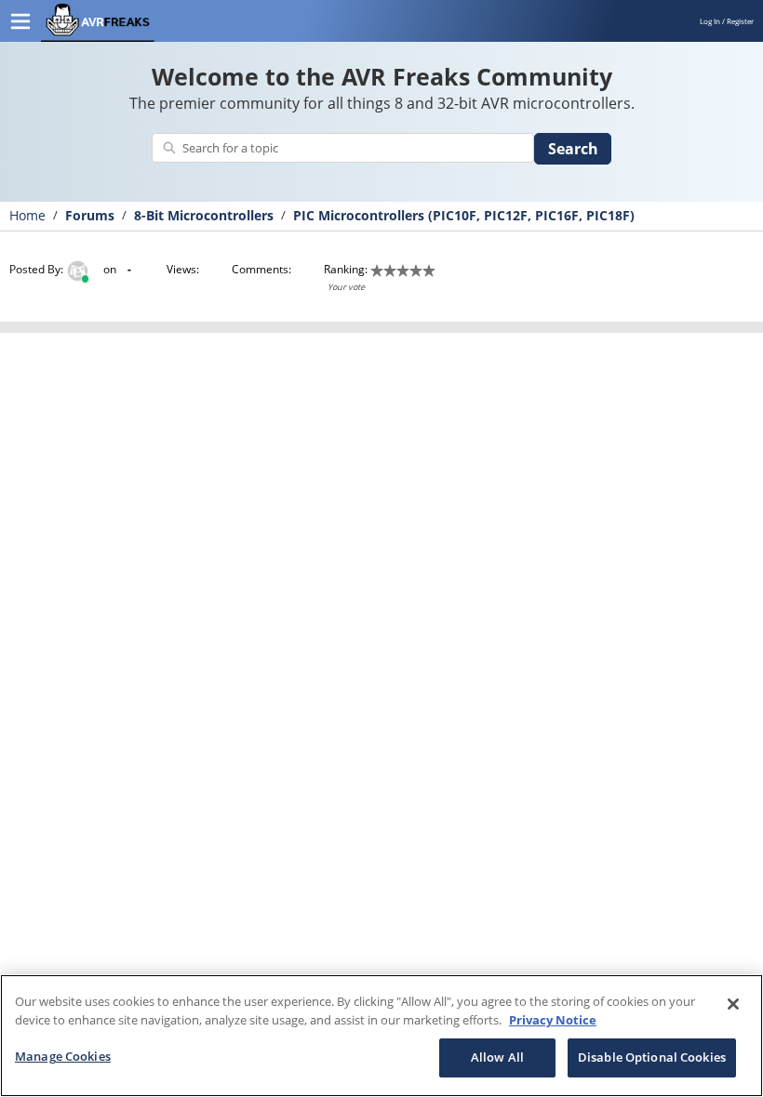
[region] (381, 1035)
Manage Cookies (63, 1056)
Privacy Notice (552, 1019)
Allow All (497, 1057)
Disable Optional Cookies (652, 1057)
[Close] (733, 1004)
